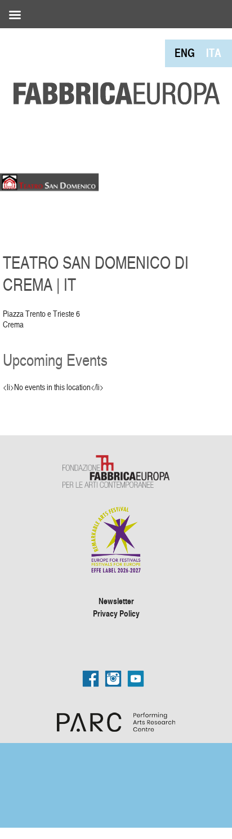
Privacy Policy (116, 613)
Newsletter (116, 601)
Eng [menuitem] (185, 53)
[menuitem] (184, 52)
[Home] (112, 67)
